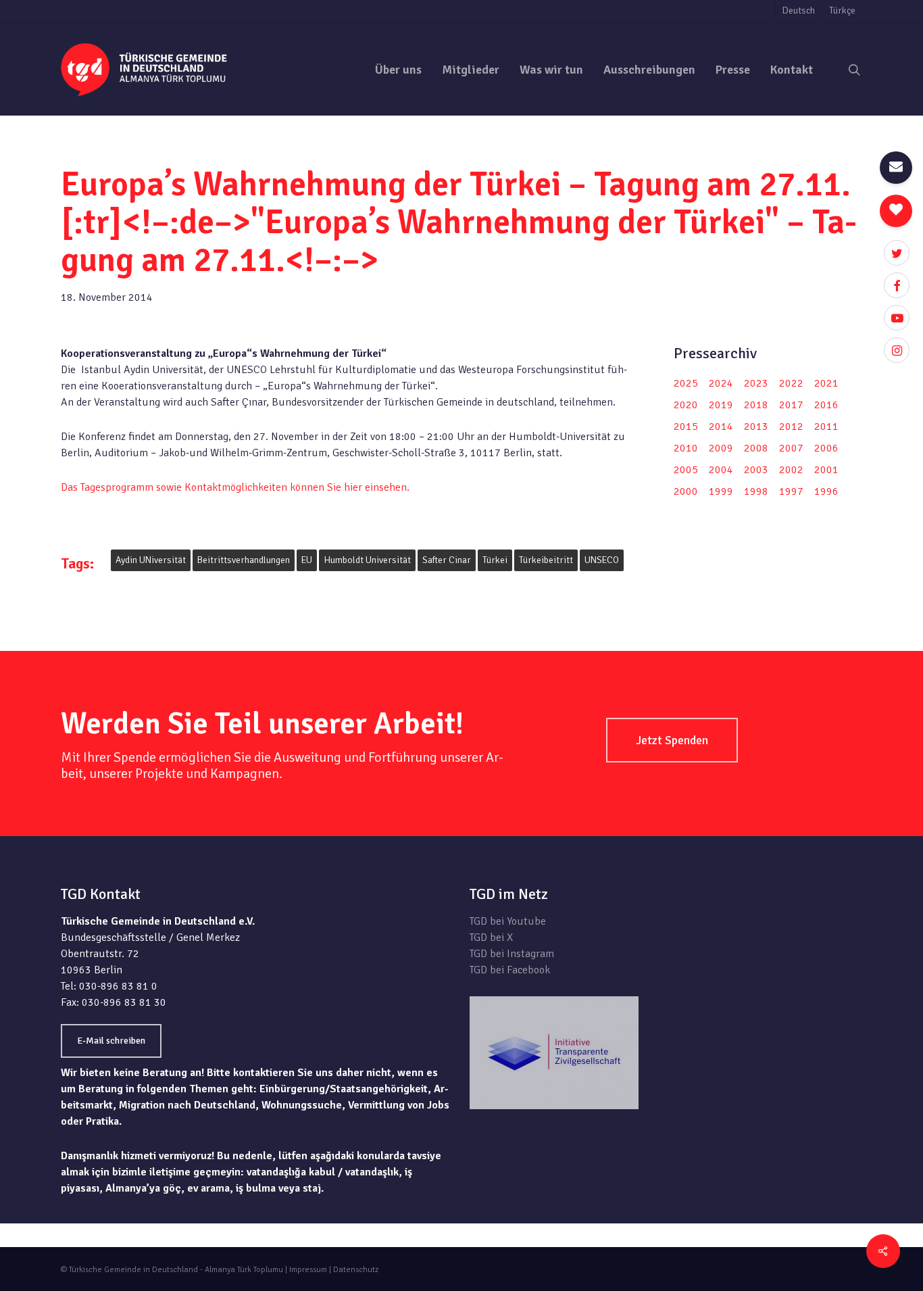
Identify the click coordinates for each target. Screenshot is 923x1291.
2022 (791, 383)
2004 (721, 470)
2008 (756, 448)
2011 (826, 426)
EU (306, 560)
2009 (721, 448)
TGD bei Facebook (510, 970)
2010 (686, 448)
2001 (826, 470)
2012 (791, 426)
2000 (686, 491)
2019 (721, 405)
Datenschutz (355, 1270)
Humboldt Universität (367, 560)
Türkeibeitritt (546, 560)
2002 (791, 470)
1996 (826, 491)
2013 (756, 426)
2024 (721, 383)
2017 (791, 405)
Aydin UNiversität (151, 560)
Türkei (494, 560)
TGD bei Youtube (508, 921)
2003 (756, 470)
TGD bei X (491, 937)
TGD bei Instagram (512, 953)
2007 (791, 448)
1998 (756, 491)
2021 (826, 383)
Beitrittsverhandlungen (243, 560)
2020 (686, 405)
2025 (686, 383)
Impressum (308, 1270)
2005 (686, 470)
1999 (721, 491)
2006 (826, 448)
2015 (686, 426)
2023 (756, 383)
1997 (791, 491)
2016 (826, 405)
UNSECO (601, 560)
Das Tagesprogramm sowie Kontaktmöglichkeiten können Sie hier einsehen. (235, 487)
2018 (756, 405)
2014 (721, 426)
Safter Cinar (446, 560)
